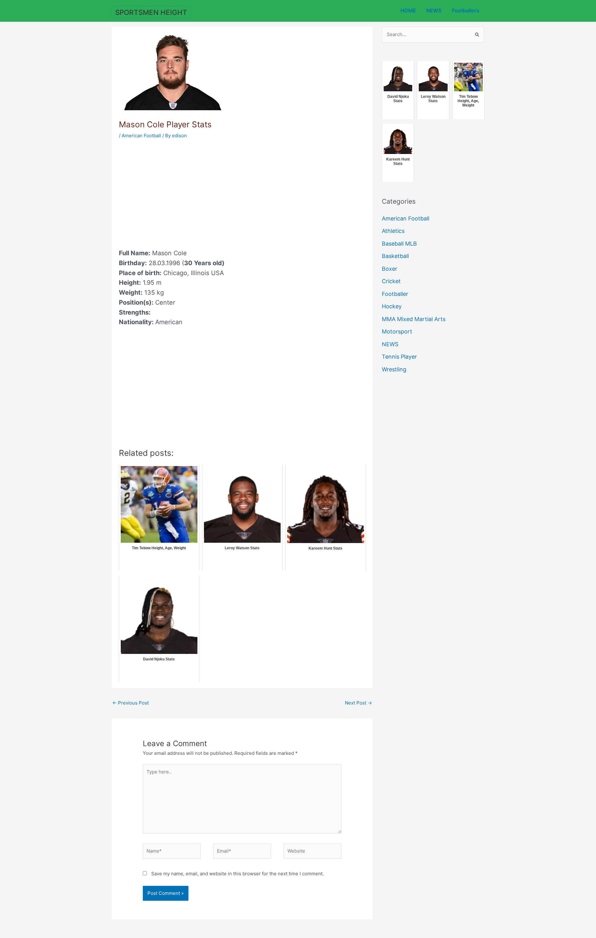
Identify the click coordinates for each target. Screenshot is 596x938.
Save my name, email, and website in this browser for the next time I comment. (237, 874)
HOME (408, 10)
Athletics (393, 231)
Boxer (389, 268)
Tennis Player (399, 356)
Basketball (395, 256)
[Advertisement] (171, 191)
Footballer (395, 294)
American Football (141, 135)
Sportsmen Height (151, 12)
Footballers (465, 10)
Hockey (392, 306)
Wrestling (394, 369)
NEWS (434, 10)
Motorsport (397, 331)
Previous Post (130, 703)
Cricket (391, 281)
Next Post (358, 703)
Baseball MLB (399, 243)
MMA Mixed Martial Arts (413, 319)
